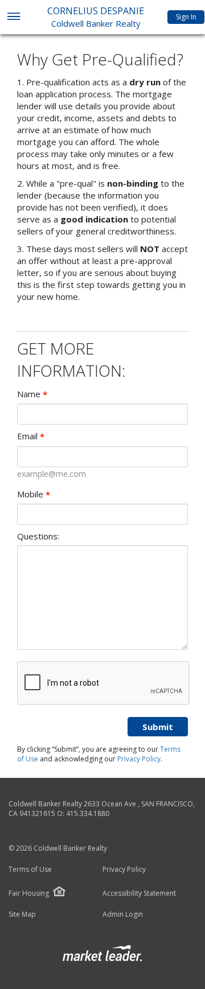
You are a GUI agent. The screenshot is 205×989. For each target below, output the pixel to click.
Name (32, 394)
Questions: (38, 536)
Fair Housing (29, 893)
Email (30, 436)
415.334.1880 (87, 813)
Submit (157, 726)
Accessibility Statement (139, 893)
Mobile (33, 494)
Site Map (22, 914)
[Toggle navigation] (13, 17)
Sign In (186, 17)
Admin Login (122, 914)
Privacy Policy (139, 759)
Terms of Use (30, 869)
